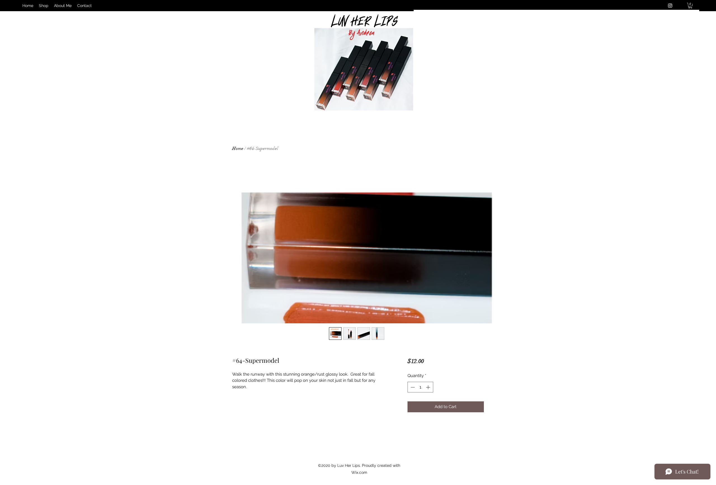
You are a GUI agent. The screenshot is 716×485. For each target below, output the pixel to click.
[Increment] (428, 387)
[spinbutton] (420, 387)
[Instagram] (670, 5)
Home (237, 148)
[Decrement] (412, 387)
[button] (690, 5)
